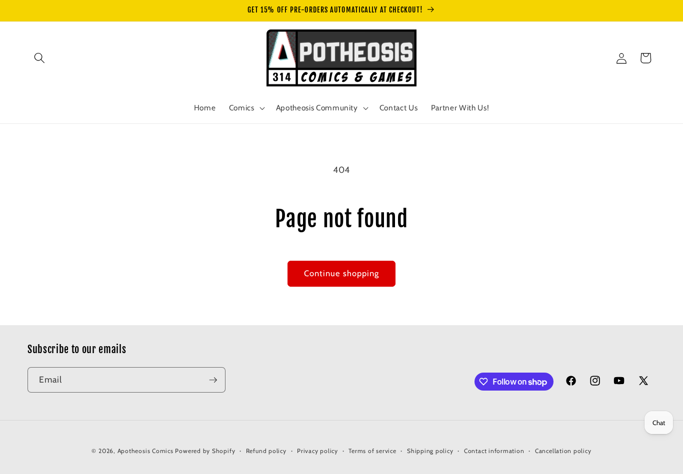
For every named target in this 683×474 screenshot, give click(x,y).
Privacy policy (317, 451)
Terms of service (372, 451)
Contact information (494, 451)
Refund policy (266, 451)
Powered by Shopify (205, 451)
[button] (40, 58)
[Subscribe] (213, 380)
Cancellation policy (563, 451)
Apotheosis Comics (146, 451)
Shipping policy (430, 451)
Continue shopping (342, 273)
